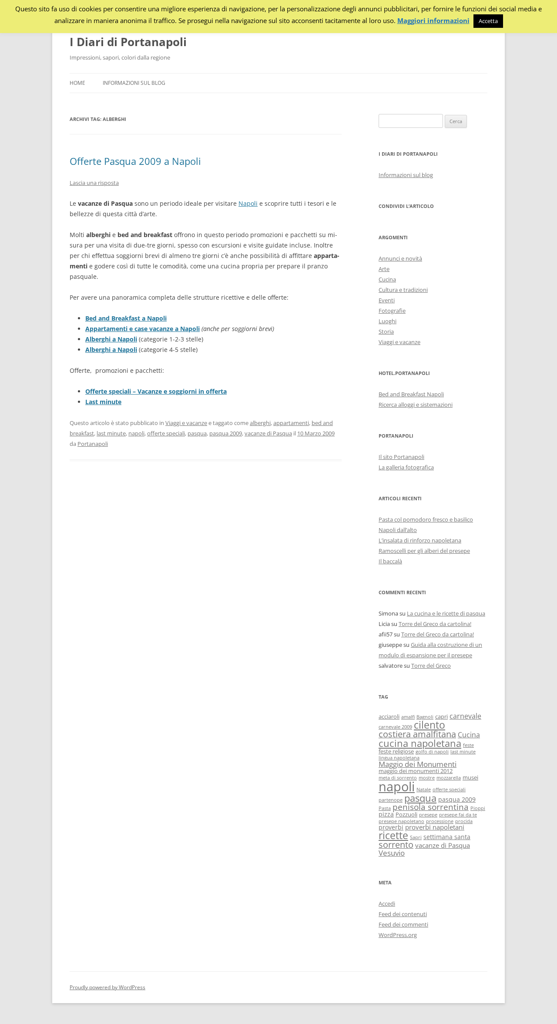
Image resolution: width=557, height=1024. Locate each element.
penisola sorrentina (431, 807)
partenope (391, 800)
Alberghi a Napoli (111, 339)
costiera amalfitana (417, 734)
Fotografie (392, 311)
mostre (427, 778)
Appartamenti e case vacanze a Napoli (142, 329)
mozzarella (448, 778)
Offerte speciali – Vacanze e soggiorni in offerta (156, 391)
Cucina (387, 279)
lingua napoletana (399, 758)
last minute (111, 433)
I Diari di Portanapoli (128, 42)
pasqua (197, 433)
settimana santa (446, 837)
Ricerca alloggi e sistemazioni (416, 404)
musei (470, 777)
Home (77, 83)
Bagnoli (424, 717)
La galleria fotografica (406, 467)
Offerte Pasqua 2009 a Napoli (135, 160)
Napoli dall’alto (398, 530)
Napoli (248, 203)
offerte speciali (166, 433)
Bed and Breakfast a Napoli (126, 318)
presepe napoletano (401, 821)
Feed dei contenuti (403, 914)
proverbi (391, 827)
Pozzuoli (406, 814)
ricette (393, 835)
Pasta (385, 808)
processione (439, 821)
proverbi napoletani (434, 827)
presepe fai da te (458, 815)
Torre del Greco (431, 665)
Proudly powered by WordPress (107, 987)
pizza (386, 814)
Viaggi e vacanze (186, 423)
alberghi (260, 423)
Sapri (416, 837)
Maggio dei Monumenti (417, 764)
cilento (429, 725)
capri (441, 716)
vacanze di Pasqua (268, 433)
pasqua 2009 (225, 433)
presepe (428, 815)
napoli (136, 433)
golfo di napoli (432, 752)
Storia (386, 331)
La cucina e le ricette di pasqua (446, 613)
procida (464, 821)
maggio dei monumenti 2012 (416, 771)
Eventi (387, 300)
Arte (384, 269)
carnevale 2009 (395, 727)
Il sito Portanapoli (401, 457)
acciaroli (389, 716)
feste (468, 745)
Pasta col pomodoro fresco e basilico (426, 519)
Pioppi (477, 808)
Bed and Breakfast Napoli (411, 394)
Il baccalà (390, 561)
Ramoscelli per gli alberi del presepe (424, 551)
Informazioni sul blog (134, 83)
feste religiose (396, 751)
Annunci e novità (400, 258)
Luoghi (387, 321)
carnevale (465, 716)
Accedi (387, 903)
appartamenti (291, 423)
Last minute (103, 402)
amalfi (408, 717)
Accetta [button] (488, 21)
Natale (423, 789)
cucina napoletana (420, 743)
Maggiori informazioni (433, 20)
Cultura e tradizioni (403, 290)
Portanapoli (92, 444)
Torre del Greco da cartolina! (435, 624)
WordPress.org (398, 935)
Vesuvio (392, 853)
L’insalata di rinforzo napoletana (420, 540)
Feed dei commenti (403, 924)
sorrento (396, 844)
